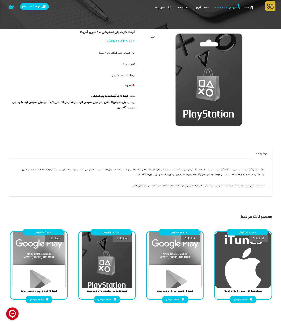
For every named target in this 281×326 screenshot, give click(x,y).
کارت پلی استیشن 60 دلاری (69, 102)
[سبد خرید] (11, 7)
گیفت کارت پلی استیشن (103, 96)
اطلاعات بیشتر (240, 300)
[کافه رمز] (270, 6)
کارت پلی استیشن (93, 102)
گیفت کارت (122, 96)
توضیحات (261, 153)
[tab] (261, 153)
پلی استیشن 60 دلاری (114, 102)
